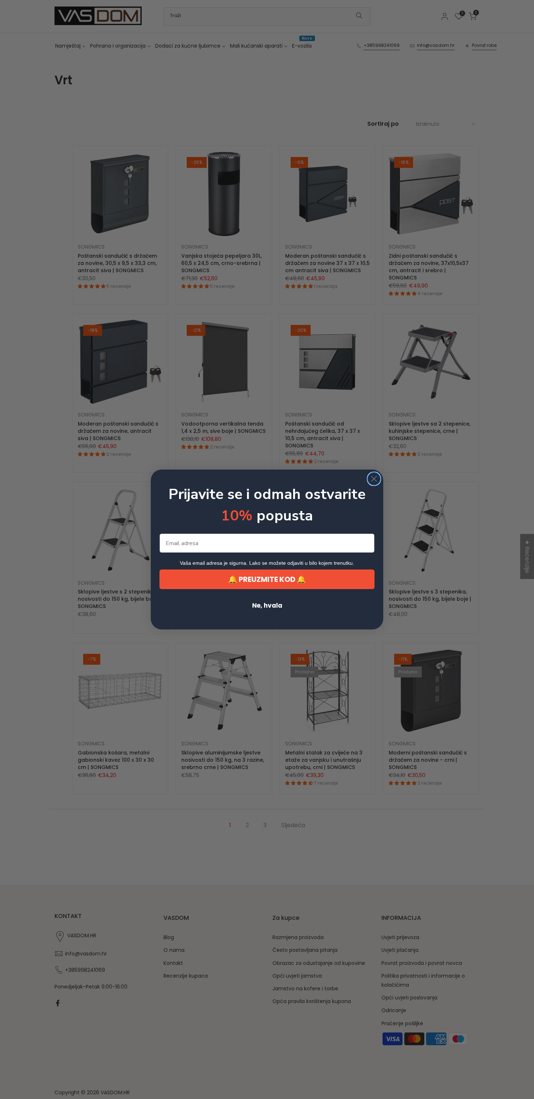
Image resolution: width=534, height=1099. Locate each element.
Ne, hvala (267, 605)
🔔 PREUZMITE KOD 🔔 (267, 579)
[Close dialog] (374, 478)
